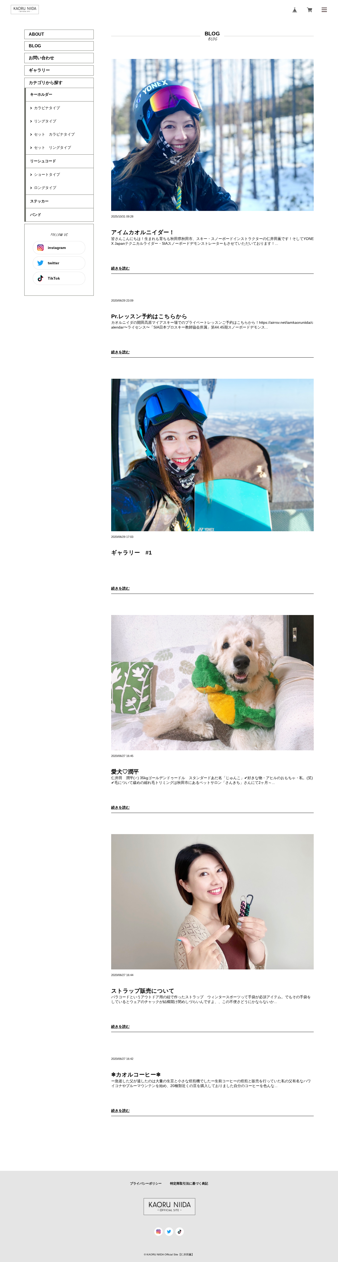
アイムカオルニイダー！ (143, 232)
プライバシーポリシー (146, 1183)
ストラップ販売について (143, 991)
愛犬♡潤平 (125, 772)
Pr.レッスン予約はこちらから (149, 316)
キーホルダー (41, 94)
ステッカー (39, 201)
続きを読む (120, 268)
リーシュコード (43, 161)
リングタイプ (45, 121)
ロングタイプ (45, 188)
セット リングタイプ (52, 147)
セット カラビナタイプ (54, 134)
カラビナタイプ (47, 108)
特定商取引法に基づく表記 (189, 1183)
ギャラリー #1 (131, 552)
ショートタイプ (47, 174)
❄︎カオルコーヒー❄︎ (136, 1074)
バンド (35, 214)
